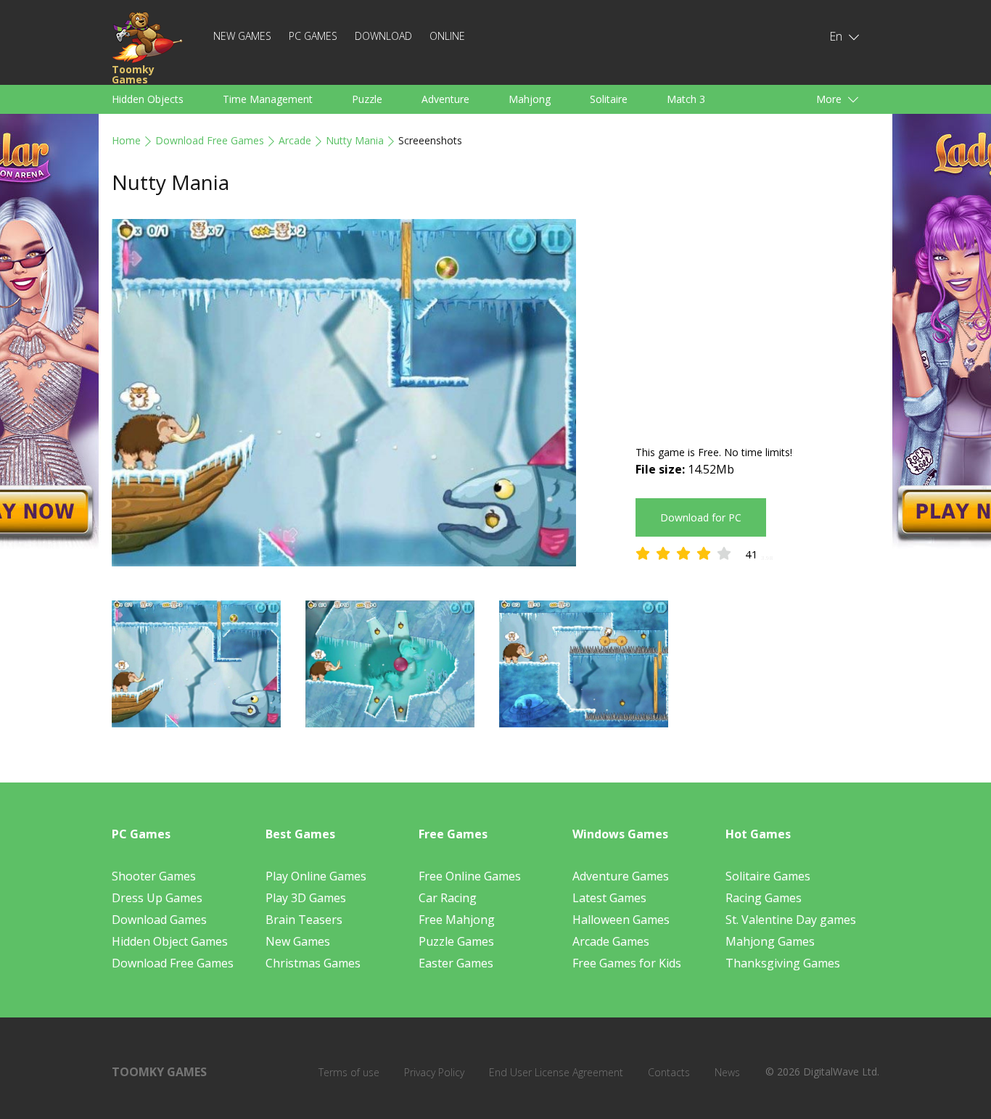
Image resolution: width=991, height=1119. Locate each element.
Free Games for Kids (626, 963)
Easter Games (456, 963)
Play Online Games (316, 876)
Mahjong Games (770, 941)
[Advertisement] (757, 320)
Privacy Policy (434, 1072)
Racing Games (763, 898)
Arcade (295, 140)
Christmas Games (313, 963)
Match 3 (686, 99)
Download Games (159, 920)
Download (383, 36)
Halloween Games (621, 920)
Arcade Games (610, 941)
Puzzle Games (456, 941)
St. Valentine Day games (790, 920)
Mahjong (530, 99)
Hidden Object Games (170, 941)
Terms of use (348, 1072)
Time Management (268, 99)
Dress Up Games (157, 898)
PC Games (313, 36)
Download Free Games (209, 140)
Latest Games (609, 898)
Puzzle (367, 99)
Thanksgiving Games (782, 963)
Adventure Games (620, 876)
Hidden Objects (148, 99)
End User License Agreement (556, 1072)
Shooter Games (154, 876)
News (727, 1072)
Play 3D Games (306, 898)
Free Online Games (470, 876)
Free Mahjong (457, 920)
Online (447, 36)
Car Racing (448, 898)
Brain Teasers (304, 920)
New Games (242, 36)
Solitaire (609, 99)
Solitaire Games (767, 876)
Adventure (445, 99)
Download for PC (700, 517)
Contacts (669, 1072)
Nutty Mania (355, 140)
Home (126, 140)
